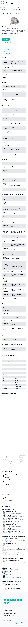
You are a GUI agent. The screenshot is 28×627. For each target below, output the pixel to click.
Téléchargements (8, 49)
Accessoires (7, 53)
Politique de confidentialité (10, 613)
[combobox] (10, 596)
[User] (20, 2)
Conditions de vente (8, 618)
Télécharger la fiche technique (11, 474)
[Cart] (26, 2)
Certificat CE (8, 484)
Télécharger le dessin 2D (10, 477)
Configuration (8, 497)
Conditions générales (9, 615)
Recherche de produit (4, 9)
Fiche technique (8, 42)
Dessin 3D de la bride (9, 482)
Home (1, 7)
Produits (6, 7)
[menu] (1, 5)
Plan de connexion (8, 44)
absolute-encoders (14, 7)
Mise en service (8, 500)
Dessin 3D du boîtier (9, 479)
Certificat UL (7, 487)
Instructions (6, 51)
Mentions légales (8, 610)
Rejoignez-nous (7, 620)
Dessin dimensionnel (9, 47)
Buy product (5, 39)
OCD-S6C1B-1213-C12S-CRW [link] (17, 9)
